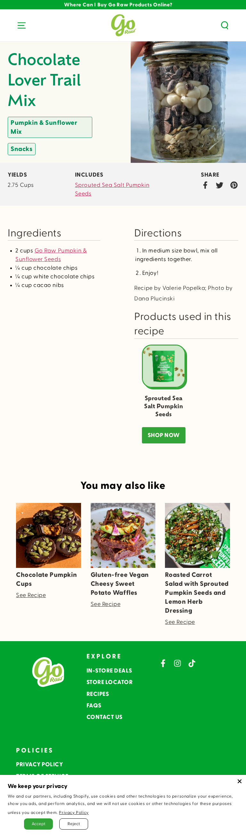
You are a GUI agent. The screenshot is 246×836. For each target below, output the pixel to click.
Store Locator (109, 682)
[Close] (239, 781)
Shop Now (164, 435)
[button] (224, 25)
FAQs (94, 705)
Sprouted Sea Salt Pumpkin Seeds (112, 189)
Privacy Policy (39, 764)
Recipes (97, 694)
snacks (22, 149)
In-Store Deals (109, 670)
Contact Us (104, 717)
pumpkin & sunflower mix (44, 127)
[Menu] (21, 25)
